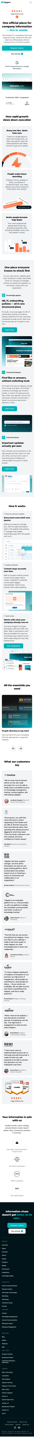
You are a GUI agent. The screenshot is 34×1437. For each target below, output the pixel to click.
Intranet (4, 1313)
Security (18, 1424)
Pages (4, 1248)
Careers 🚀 (5, 1403)
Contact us (5, 1410)
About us (5, 1396)
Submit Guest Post (8, 1399)
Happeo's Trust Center (9, 1386)
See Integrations (13, 646)
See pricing (15, 54)
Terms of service (12, 1422)
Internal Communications (9, 1285)
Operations (5, 1299)
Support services (7, 1382)
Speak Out (25, 1424)
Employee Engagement (9, 1327)
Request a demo (17, 48)
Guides (4, 1340)
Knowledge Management (9, 1316)
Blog (3, 1337)
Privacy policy (9, 1424)
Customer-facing (7, 1303)
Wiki (3, 1347)
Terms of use (23, 1422)
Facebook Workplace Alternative (8, 1361)
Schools (4, 1306)
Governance (5, 1269)
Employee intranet (7, 1357)
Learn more (9, 330)
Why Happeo (6, 1379)
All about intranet (7, 1354)
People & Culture (7, 1289)
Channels (5, 1252)
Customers (5, 1375)
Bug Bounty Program (8, 1406)
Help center (5, 1389)
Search (4, 1255)
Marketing (5, 1296)
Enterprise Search (7, 1323)
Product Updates (7, 1393)
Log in (4, 1413)
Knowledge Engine (7, 1276)
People (4, 1259)
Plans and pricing (7, 1372)
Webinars (5, 1343)
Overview (5, 1245)
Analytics (5, 1262)
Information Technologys (9, 1292)
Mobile (4, 1265)
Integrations (5, 1272)
